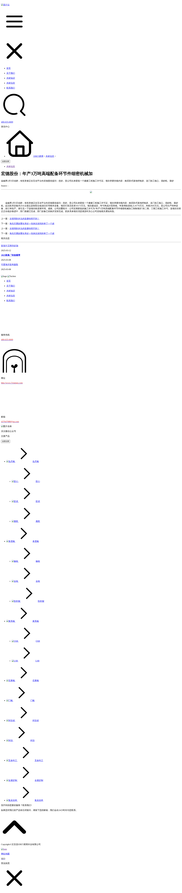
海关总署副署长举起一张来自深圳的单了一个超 (32, 223)
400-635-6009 (7, 122)
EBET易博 (38, 156)
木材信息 (50, 156)
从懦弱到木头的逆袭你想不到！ (24, 218)
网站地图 (5, 854)
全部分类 (5, 161)
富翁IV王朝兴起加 (9, 246)
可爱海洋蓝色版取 (9, 264)
